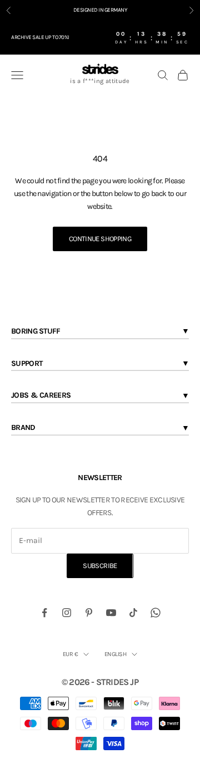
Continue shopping (100, 238)
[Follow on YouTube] (111, 612)
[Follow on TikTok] (133, 612)
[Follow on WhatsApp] (155, 612)
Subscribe (100, 565)
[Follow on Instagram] (66, 612)
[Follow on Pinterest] (88, 612)
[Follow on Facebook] (44, 612)
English (115, 654)
